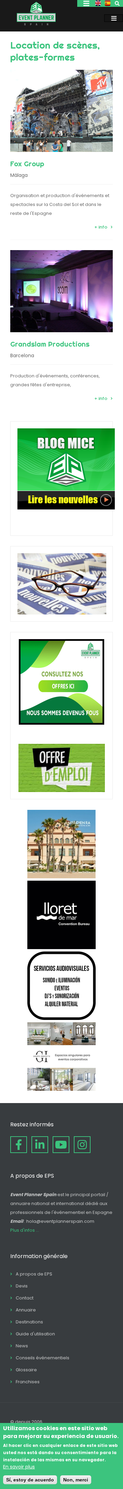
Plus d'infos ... (24, 1230)
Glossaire (26, 1370)
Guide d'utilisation (35, 1334)
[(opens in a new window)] (61, 876)
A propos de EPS (34, 1274)
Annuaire (26, 1310)
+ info (100, 227)
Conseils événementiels (42, 1358)
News (22, 1346)
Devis (22, 1286)
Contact (24, 1298)
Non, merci (75, 1479)
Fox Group (27, 163)
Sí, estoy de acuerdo (30, 1479)
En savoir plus (19, 1466)
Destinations (29, 1322)
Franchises (28, 1381)
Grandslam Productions (50, 344)
